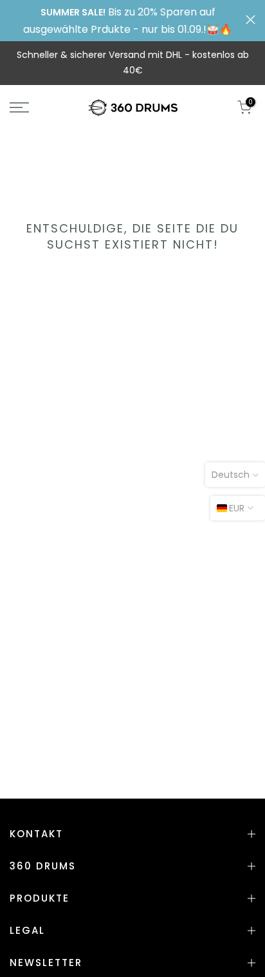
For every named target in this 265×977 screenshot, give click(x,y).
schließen (250, 19)
